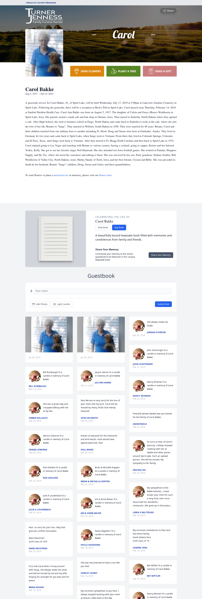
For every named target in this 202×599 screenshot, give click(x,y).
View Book (103, 227)
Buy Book (119, 227)
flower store (105, 175)
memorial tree (61, 175)
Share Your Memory (161, 255)
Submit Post (163, 304)
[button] (49, 334)
